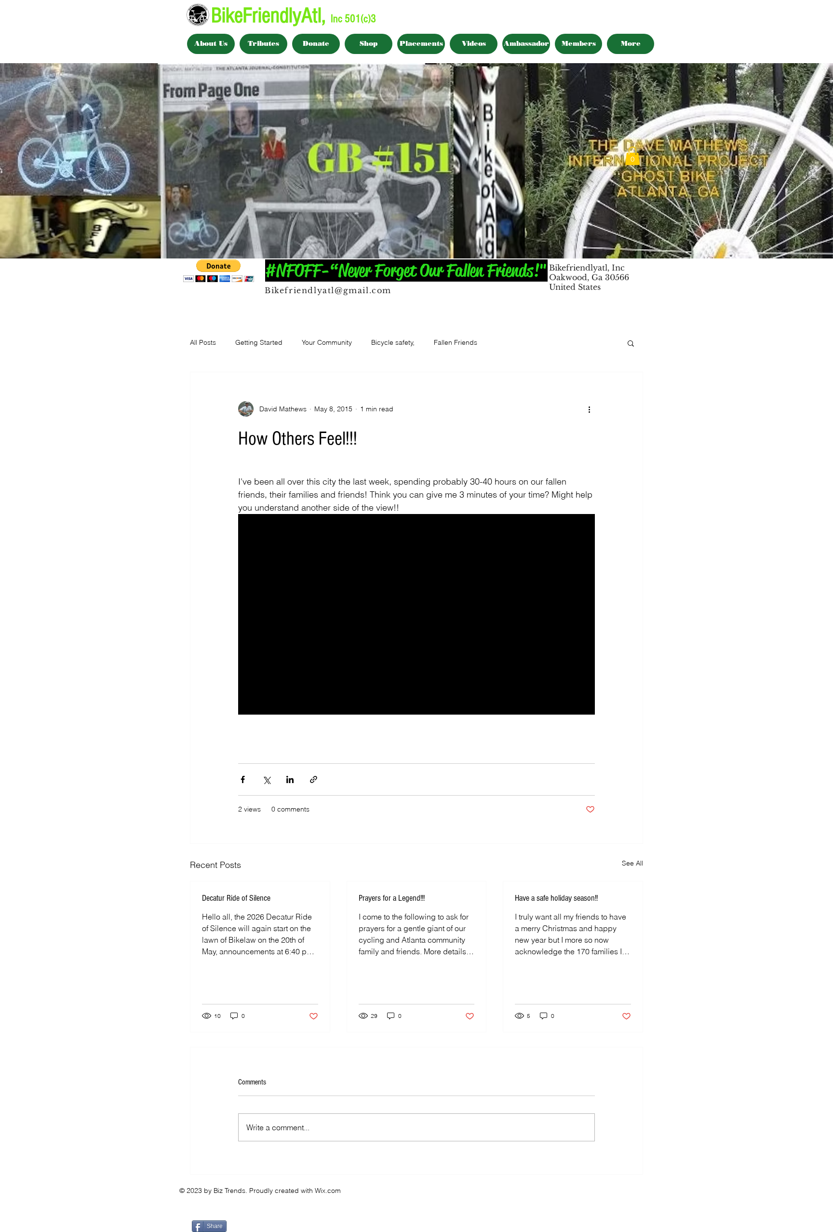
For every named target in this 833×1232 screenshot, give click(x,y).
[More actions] (589, 409)
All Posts (203, 342)
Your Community (327, 342)
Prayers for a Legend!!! (392, 898)
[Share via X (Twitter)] (266, 779)
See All (632, 863)
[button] (632, 156)
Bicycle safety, (393, 342)
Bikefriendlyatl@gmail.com (328, 290)
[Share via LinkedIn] (290, 779)
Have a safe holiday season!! (556, 898)
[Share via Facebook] (242, 779)
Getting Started (258, 342)
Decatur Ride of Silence (236, 898)
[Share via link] (313, 779)
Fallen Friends (455, 342)
